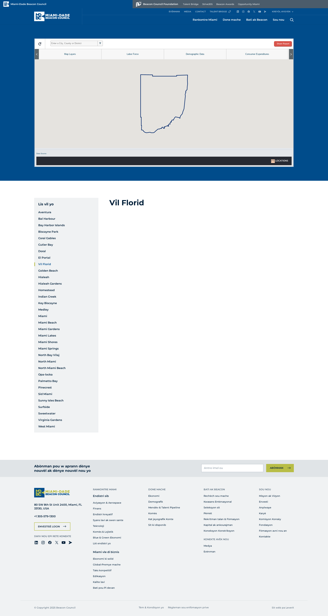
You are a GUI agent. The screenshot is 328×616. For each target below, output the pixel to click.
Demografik (155, 501)
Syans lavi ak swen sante (108, 520)
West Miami (46, 426)
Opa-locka (45, 374)
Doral (42, 251)
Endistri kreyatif (103, 514)
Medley (43, 309)
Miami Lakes (47, 335)
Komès (152, 513)
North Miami (47, 361)
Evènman (209, 551)
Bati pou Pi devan (104, 587)
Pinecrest (45, 387)
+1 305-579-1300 (45, 516)
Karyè (262, 513)
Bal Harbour (46, 218)
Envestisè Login (49, 526)
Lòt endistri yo (102, 543)
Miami (42, 316)
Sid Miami (45, 394)
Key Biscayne (47, 303)
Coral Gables (47, 238)
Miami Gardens (49, 329)
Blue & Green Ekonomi (107, 537)
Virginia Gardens (50, 420)
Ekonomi (153, 495)
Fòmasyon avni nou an (273, 530)
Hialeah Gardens (50, 283)
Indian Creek (47, 296)
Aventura (44, 212)
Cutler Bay (45, 244)
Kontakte (264, 536)
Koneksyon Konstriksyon (219, 530)
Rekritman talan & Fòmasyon (222, 519)
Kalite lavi (99, 582)
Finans (97, 508)
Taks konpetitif (102, 570)
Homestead (46, 290)
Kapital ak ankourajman (218, 524)
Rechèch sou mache (216, 495)
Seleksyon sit (212, 507)
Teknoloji (98, 526)
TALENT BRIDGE (218, 11)
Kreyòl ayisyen (281, 11)
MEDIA (187, 11)
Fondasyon (266, 524)
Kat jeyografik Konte (160, 519)
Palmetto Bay (48, 381)
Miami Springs (48, 348)
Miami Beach (47, 322)
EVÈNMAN (174, 11)
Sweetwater (47, 413)
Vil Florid (44, 264)
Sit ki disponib (157, 524)
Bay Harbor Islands (51, 225)
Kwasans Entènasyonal (218, 501)
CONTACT (200, 11)
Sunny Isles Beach (51, 400)
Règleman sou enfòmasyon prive (188, 607)
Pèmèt (208, 513)
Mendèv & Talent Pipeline (164, 507)
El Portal (44, 257)
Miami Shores (47, 342)
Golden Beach (48, 270)
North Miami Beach (52, 368)
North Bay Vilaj (48, 355)
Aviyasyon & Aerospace (107, 502)
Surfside (44, 407)
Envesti (263, 501)
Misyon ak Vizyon (269, 495)
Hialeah (43, 277)
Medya (208, 545)
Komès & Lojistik (103, 531)
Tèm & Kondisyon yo (151, 607)
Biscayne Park (48, 231)
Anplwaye (265, 507)
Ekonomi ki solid (103, 558)
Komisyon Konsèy (270, 519)
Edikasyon (99, 576)
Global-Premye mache (107, 564)
